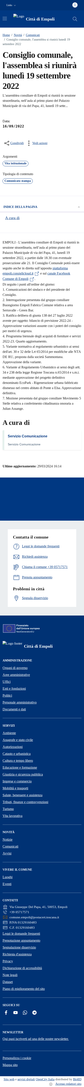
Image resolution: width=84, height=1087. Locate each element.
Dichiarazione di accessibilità (22, 968)
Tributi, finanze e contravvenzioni (25, 802)
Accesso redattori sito (68, 1083)
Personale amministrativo (20, 702)
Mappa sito (10, 1065)
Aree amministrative (16, 675)
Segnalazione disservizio (19, 947)
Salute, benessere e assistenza (22, 795)
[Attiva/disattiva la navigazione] (4, 18)
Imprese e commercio (17, 781)
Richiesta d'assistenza (17, 954)
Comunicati (31, 35)
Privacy (8, 961)
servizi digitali (26, 1079)
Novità (16, 35)
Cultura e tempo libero (18, 760)
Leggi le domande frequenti (21, 933)
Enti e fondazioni (14, 688)
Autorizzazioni (13, 747)
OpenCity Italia (45, 1079)
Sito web (9, 1079)
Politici (7, 695)
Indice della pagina (20, 207)
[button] (11, 5)
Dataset (8, 982)
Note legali (10, 975)
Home (6, 35)
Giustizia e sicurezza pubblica (23, 774)
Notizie (7, 839)
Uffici (7, 681)
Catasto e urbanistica (17, 754)
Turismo (8, 809)
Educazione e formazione (20, 767)
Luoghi (7, 877)
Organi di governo (15, 668)
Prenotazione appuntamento (21, 940)
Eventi (7, 884)
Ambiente (9, 733)
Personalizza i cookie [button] (17, 1058)
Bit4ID (77, 1079)
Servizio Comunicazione (27, 436)
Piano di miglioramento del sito (24, 989)
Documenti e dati (14, 709)
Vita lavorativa (12, 816)
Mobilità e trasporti (15, 788)
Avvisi (7, 853)
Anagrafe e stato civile (18, 740)
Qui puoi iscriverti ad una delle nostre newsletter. (36, 1039)
